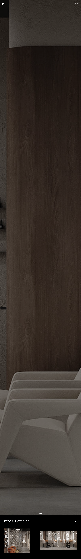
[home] (3, 3)
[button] (77, 3)
